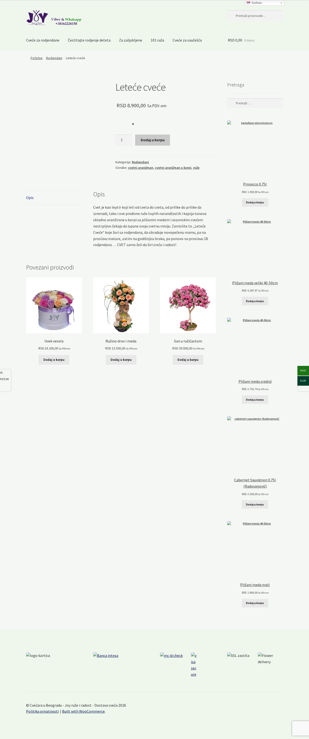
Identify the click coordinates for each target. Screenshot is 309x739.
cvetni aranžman (140, 167)
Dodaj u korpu (153, 139)
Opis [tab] (30, 197)
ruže (196, 167)
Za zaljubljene (130, 40)
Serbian (256, 3)
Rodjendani (54, 58)
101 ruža (157, 40)
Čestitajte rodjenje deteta (89, 40)
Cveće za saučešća (187, 40)
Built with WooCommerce (83, 711)
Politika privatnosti (42, 711)
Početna (36, 58)
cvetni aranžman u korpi (173, 167)
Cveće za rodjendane (42, 40)
